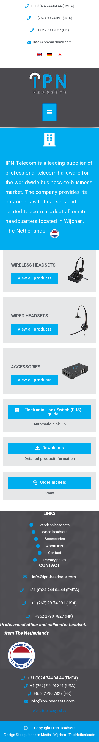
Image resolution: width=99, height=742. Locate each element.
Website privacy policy (49, 711)
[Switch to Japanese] (60, 54)
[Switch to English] (39, 54)
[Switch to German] (49, 54)
